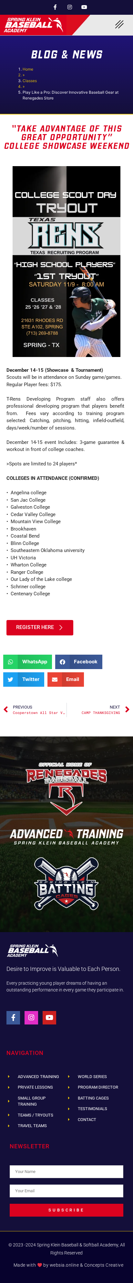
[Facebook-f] (55, 7)
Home (28, 69)
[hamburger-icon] (119, 25)
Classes (30, 80)
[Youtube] (84, 7)
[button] (27, 662)
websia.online (64, 1265)
